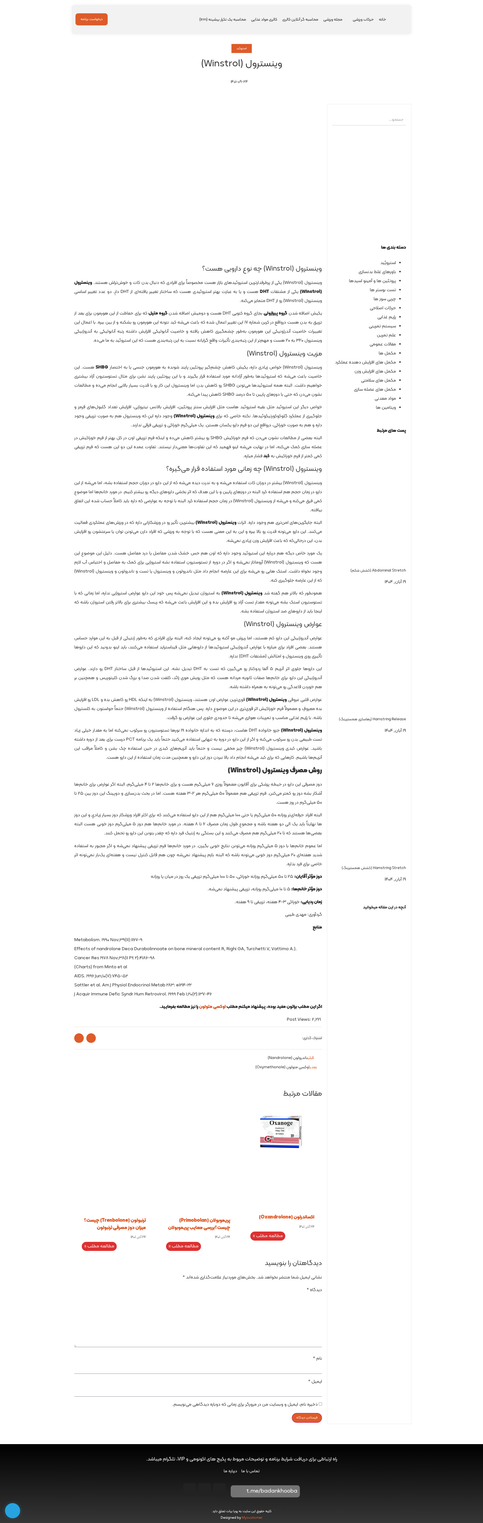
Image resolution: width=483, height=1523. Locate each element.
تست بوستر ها (383, 290)
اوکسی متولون (212, 1006)
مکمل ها (387, 353)
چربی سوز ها (385, 299)
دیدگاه (314, 1290)
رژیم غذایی (386, 317)
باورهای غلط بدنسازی (377, 272)
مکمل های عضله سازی (375, 389)
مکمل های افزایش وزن (375, 371)
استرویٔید (388, 263)
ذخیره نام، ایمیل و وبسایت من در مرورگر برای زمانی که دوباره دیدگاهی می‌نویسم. (245, 1404)
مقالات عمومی (383, 344)
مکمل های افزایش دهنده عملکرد (365, 362)
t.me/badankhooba (272, 1491)
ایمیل (315, 1382)
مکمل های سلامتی (378, 380)
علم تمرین (386, 335)
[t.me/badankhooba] (238, 1491)
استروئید (241, 48)
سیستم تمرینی (382, 326)
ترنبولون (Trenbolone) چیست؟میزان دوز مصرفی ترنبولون (115, 1224)
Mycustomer (252, 1517)
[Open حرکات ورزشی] (349, 20)
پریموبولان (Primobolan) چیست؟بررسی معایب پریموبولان (199, 1224)
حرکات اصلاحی (383, 308)
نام (317, 1358)
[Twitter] (189, 1489)
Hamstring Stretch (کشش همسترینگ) (374, 868)
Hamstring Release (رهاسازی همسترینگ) (372, 719)
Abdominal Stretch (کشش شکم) (378, 571)
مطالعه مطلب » (268, 1236)
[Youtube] (204, 1489)
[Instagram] (219, 1489)
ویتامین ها (386, 407)
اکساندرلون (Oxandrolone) (286, 1217)
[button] (369, 916)
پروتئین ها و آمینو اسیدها (372, 281)
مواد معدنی (385, 398)
